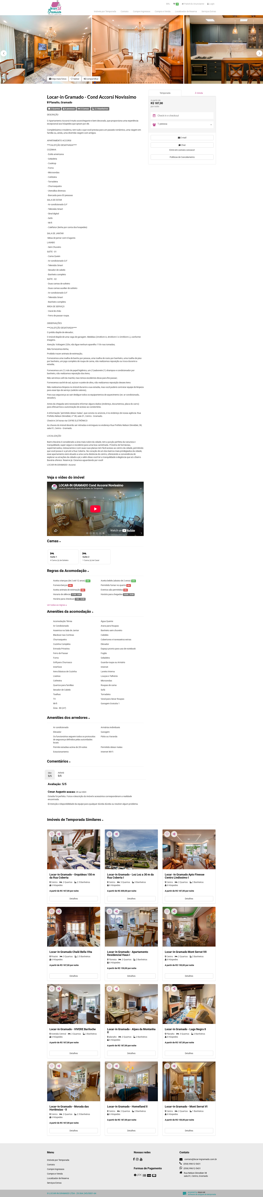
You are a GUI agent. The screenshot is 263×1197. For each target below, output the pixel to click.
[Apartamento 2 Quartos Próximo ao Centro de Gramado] (131, 927)
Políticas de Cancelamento (182, 157)
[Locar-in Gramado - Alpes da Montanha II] (131, 1004)
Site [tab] (50, 774)
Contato (124, 11)
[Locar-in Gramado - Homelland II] (131, 1081)
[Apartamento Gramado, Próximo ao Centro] (189, 1004)
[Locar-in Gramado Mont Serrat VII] (189, 927)
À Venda (199, 93)
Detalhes (74, 898)
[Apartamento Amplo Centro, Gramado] (73, 1081)
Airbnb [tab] (61, 774)
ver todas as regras (56, 605)
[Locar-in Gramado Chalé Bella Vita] (73, 927)
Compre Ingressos (141, 11)
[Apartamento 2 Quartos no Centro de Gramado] (73, 849)
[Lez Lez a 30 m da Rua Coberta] (131, 849)
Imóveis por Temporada (105, 11)
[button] (259, 53)
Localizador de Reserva (186, 11)
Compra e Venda (162, 11)
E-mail (183, 137)
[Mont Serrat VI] (189, 1081)
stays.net (201, 1192)
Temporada (165, 93)
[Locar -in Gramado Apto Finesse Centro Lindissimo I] (189, 849)
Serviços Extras (209, 11)
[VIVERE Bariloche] (73, 1004)
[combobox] (186, 124)
